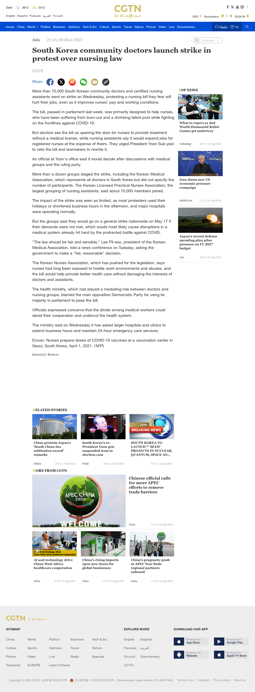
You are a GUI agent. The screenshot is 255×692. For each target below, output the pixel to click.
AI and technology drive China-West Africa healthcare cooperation (53, 564)
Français (35, 15)
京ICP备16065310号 (54, 680)
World (31, 27)
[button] (37, 551)
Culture (104, 27)
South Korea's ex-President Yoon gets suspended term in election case (98, 448)
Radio (224, 27)
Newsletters (211, 16)
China (21, 27)
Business (59, 27)
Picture (151, 27)
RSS (195, 16)
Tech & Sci (89, 27)
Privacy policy (222, 680)
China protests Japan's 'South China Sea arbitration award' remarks (52, 448)
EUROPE (33, 665)
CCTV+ (129, 665)
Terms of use (185, 680)
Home (10, 27)
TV (237, 27)
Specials (98, 656)
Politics (45, 27)
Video (162, 27)
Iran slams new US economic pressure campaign (195, 183)
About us (240, 680)
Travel (128, 27)
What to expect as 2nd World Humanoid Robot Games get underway (199, 127)
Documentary (186, 27)
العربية (47, 15)
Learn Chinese (59, 665)
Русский (58, 15)
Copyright (203, 680)
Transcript (13, 665)
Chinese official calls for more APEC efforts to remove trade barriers (150, 485)
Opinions (74, 27)
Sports (116, 27)
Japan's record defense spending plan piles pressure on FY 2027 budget (198, 242)
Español (22, 15)
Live (171, 27)
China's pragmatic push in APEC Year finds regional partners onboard (150, 566)
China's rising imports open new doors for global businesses (100, 564)
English (10, 15)
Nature (138, 27)
